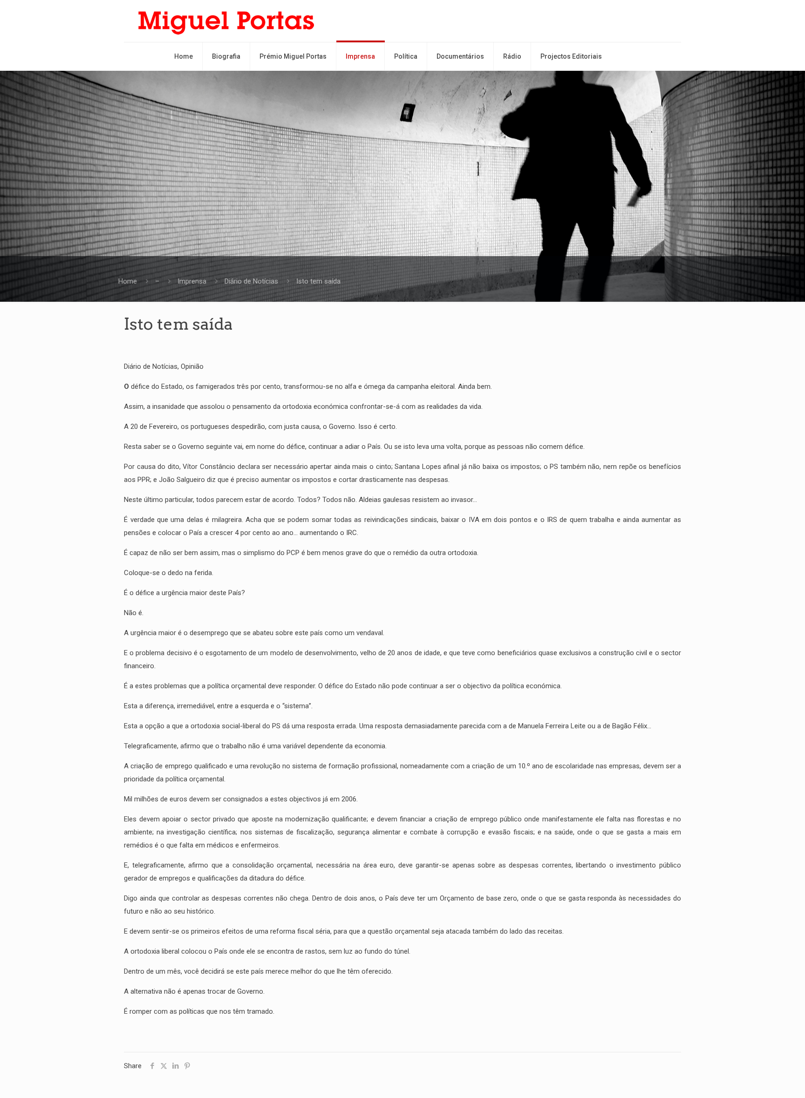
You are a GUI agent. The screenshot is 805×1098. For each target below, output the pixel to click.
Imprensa (191, 281)
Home (127, 281)
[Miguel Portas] (226, 21)
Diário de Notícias (251, 281)
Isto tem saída (318, 281)
